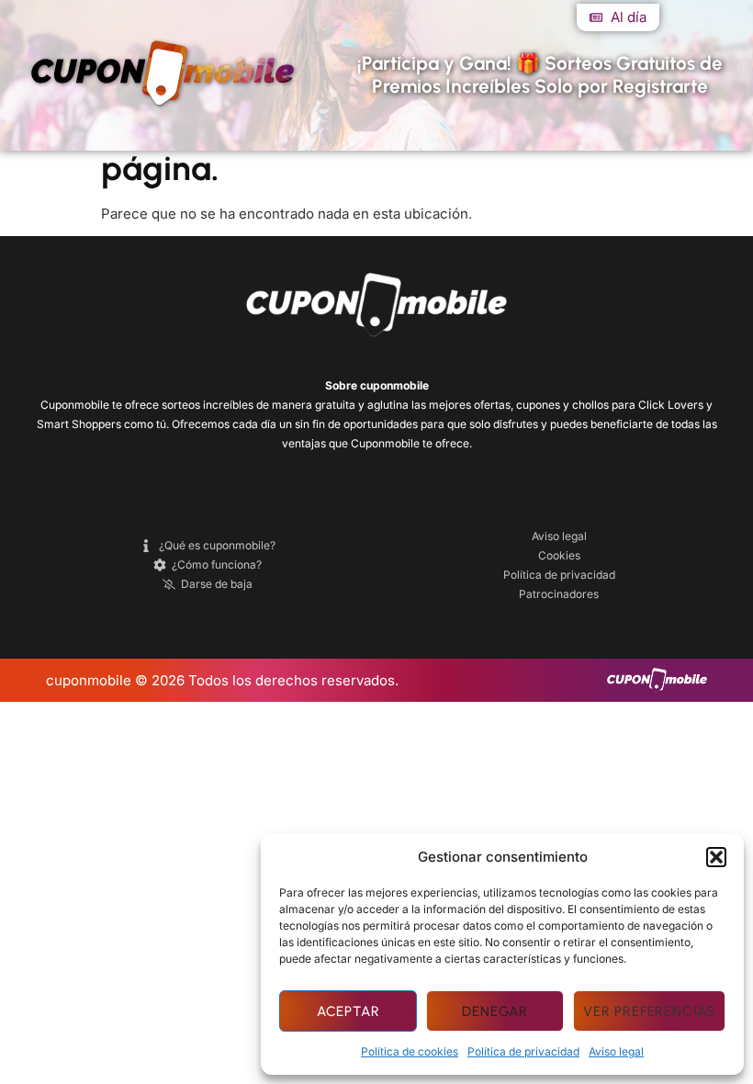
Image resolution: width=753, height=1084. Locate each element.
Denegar (495, 1011)
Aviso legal (616, 1051)
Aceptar (348, 1011)
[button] (716, 857)
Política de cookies (409, 1051)
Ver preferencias (649, 1011)
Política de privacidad (523, 1051)
